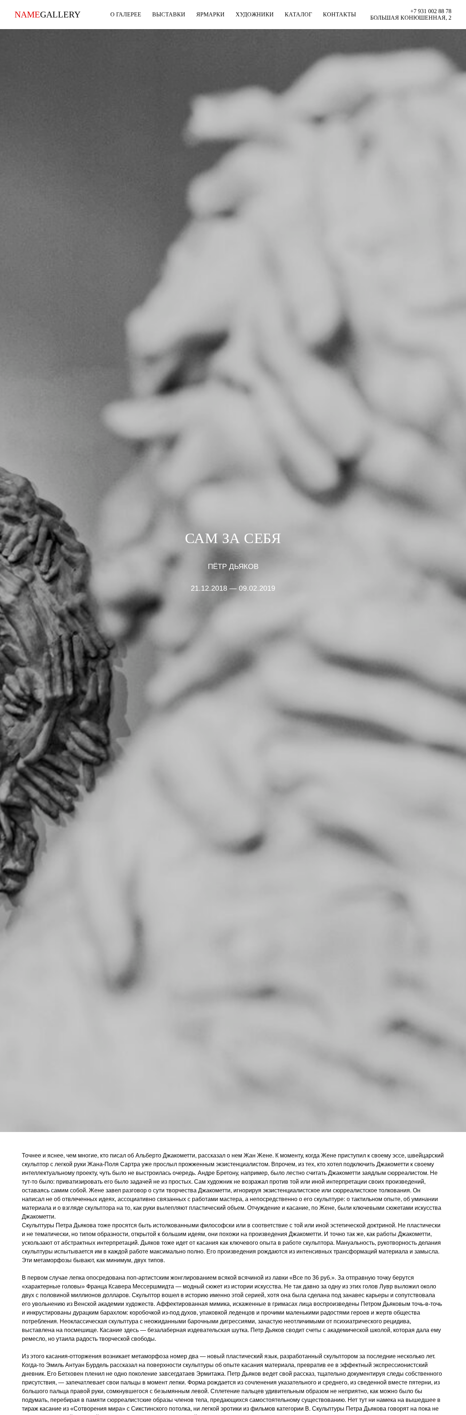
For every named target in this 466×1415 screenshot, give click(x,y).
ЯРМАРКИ (210, 14)
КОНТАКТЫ (339, 14)
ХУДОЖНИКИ (255, 14)
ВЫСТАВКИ (168, 14)
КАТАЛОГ (298, 14)
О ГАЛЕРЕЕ (125, 14)
